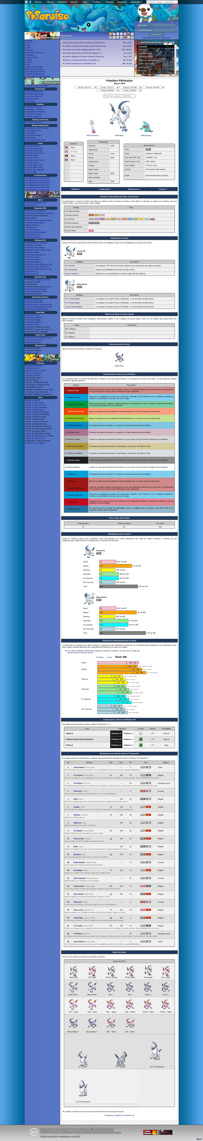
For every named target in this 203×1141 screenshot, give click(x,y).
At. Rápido (78, 831)
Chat (28, 45)
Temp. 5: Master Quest (35, 410)
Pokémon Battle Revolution (36, 289)
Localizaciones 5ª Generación (37, 180)
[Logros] (128, 38)
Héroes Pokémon (33, 375)
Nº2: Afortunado (71, 270)
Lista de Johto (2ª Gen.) (35, 153)
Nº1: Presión (70, 266)
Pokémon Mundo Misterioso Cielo (39, 264)
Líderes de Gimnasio (146, 64)
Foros (28, 43)
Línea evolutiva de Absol (119, 344)
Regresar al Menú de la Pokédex (119, 1115)
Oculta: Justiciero (72, 274)
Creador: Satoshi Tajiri (34, 94)
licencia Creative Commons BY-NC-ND (105, 1133)
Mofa (76, 799)
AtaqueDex (122, 2)
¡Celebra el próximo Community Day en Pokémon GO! (85, 46)
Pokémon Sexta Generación (37, 86)
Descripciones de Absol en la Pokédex (119, 374)
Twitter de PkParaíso (34, 67)
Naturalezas (31, 138)
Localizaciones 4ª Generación (37, 183)
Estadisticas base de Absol (119, 534)
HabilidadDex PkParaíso (35, 112)
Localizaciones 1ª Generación (37, 190)
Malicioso (78, 823)
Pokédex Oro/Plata (33, 114)
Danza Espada (79, 878)
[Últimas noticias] (110, 34)
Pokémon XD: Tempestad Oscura (39, 338)
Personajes (142, 71)
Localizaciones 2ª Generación (37, 187)
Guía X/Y (74, 2)
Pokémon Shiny (32, 99)
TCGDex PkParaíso (34, 122)
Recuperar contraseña (161, 38)
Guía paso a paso (145, 53)
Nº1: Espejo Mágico (72, 299)
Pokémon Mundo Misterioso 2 (37, 267)
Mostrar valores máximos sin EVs (81, 653)
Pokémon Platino (32, 252)
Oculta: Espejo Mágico (73, 307)
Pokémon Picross (33, 235)
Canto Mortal (79, 767)
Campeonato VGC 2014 (35, 140)
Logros (29, 62)
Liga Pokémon (143, 67)
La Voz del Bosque (33, 373)
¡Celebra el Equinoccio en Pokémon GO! (80, 63)
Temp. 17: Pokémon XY (35, 438)
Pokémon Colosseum (34, 340)
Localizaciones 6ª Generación (37, 178)
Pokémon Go (31, 205)
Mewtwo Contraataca (34, 366)
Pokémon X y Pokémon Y (36, 211)
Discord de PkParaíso (34, 69)
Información (142, 50)
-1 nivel (109, 657)
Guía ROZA (62, 2)
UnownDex (30, 101)
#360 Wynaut (146, 135)
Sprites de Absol (119, 952)
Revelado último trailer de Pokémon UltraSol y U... (83, 53)
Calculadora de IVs (33, 130)
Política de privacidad (49, 1137)
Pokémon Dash (32, 274)
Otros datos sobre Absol (119, 518)
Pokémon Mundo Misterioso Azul (39, 269)
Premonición (79, 886)
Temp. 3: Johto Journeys (36, 405)
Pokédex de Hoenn (145, 57)
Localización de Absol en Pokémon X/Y (119, 720)
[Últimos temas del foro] (117, 34)
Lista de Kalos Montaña (35, 170)
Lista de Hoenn (32, 155)
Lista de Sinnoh (32, 158)
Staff (28, 48)
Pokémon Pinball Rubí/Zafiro (37, 309)
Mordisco (77, 854)
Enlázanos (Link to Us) (35, 53)
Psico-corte (78, 910)
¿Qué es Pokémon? (34, 92)
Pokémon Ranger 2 (33, 259)
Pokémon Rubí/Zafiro (34, 302)
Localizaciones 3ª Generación (37, 185)
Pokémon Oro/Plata (34, 317)
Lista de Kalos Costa (34, 167)
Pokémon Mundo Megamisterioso (39, 220)
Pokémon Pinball (32, 325)
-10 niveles (99, 657)
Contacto (29, 55)
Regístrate (147, 38)
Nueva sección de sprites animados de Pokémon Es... (85, 43)
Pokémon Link (31, 271)
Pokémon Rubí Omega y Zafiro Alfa (40, 213)
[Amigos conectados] (117, 38)
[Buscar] (132, 34)
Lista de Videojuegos (34, 148)
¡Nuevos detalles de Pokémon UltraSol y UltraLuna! (84, 57)
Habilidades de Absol (119, 238)
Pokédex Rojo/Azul (33, 116)
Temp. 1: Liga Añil (33, 400)
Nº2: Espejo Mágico (72, 303)
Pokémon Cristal (32, 315)
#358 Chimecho (93, 135)
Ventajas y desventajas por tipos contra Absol (119, 197)
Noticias (38, 2)
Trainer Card (31, 57)
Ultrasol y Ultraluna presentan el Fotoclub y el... (82, 60)
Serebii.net (77, 1111)
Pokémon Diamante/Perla (36, 255)
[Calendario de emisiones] (128, 34)
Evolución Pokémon (34, 96)
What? (199, 1139)
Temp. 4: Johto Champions (36, 407)
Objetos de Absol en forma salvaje (119, 314)
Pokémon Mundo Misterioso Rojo (39, 307)
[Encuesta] (132, 38)
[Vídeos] (110, 38)
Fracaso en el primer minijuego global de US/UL (82, 50)
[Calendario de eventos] (125, 34)
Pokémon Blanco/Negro (35, 248)
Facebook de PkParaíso (35, 72)
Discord (50, 2)
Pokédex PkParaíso (34, 107)
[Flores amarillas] (140, 734)
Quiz (85, 2)
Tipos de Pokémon (33, 135)
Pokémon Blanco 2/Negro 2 (37, 243)
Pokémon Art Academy (35, 223)
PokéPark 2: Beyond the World (38, 280)
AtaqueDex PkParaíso (35, 109)
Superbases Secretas (146, 74)
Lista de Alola (31, 172)
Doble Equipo (79, 862)
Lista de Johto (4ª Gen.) (35, 160)
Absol (153, 161)
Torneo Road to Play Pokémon (38, 76)
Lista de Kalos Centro (34, 165)
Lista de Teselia (32, 162)
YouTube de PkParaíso (35, 74)
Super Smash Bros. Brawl (36, 291)
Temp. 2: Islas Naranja (35, 402)
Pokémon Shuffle (32, 230)
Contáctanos (64, 1137)
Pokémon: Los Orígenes (35, 443)
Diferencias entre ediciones (148, 60)
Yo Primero (78, 783)
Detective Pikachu (33, 237)
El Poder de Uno (32, 368)
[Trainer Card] (125, 38)
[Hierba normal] (140, 740)
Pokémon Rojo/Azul (34, 322)
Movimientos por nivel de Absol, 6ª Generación (119, 753)
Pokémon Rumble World (35, 232)
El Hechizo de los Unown (36, 370)
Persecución (79, 839)
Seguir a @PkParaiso (33, 28)
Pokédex (109, 2)
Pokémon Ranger (33, 257)
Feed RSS (76, 1137)
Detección (78, 791)
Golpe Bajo (78, 918)
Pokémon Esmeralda (34, 300)
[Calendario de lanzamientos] (121, 34)
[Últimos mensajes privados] (121, 38)
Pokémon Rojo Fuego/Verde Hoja (39, 304)
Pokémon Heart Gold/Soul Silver (38, 250)
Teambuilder (31, 133)
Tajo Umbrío (79, 894)
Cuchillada (78, 870)
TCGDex (97, 2)
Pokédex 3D (31, 227)
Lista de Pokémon (33, 146)
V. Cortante (78, 775)
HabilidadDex (135, 2)
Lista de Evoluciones (34, 151)
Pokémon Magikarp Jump (36, 203)
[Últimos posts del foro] (114, 35)
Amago (77, 807)
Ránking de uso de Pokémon (37, 128)
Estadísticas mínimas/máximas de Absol (119, 641)
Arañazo (77, 815)
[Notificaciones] (114, 38)
